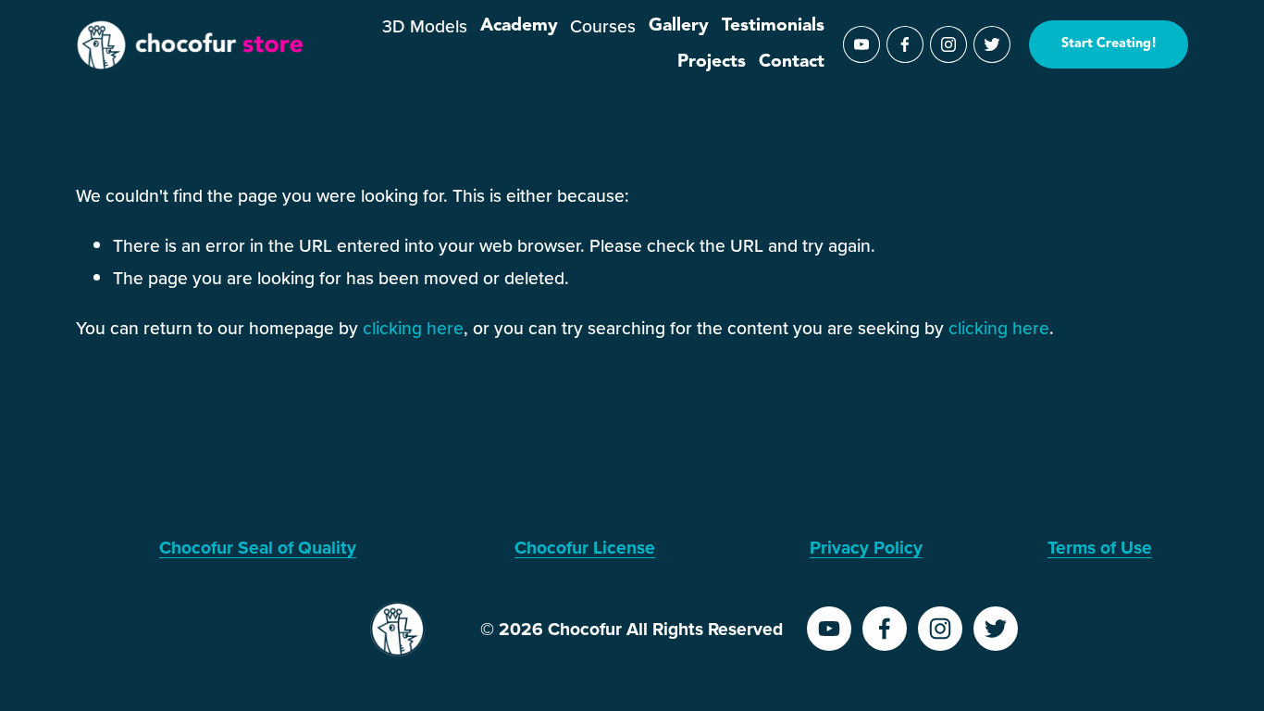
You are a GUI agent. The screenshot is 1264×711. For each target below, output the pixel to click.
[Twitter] (991, 44)
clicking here (413, 328)
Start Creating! (1109, 44)
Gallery (679, 26)
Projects (711, 62)
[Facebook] (904, 44)
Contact (791, 62)
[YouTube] (861, 44)
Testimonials (773, 26)
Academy (519, 26)
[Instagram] (948, 44)
